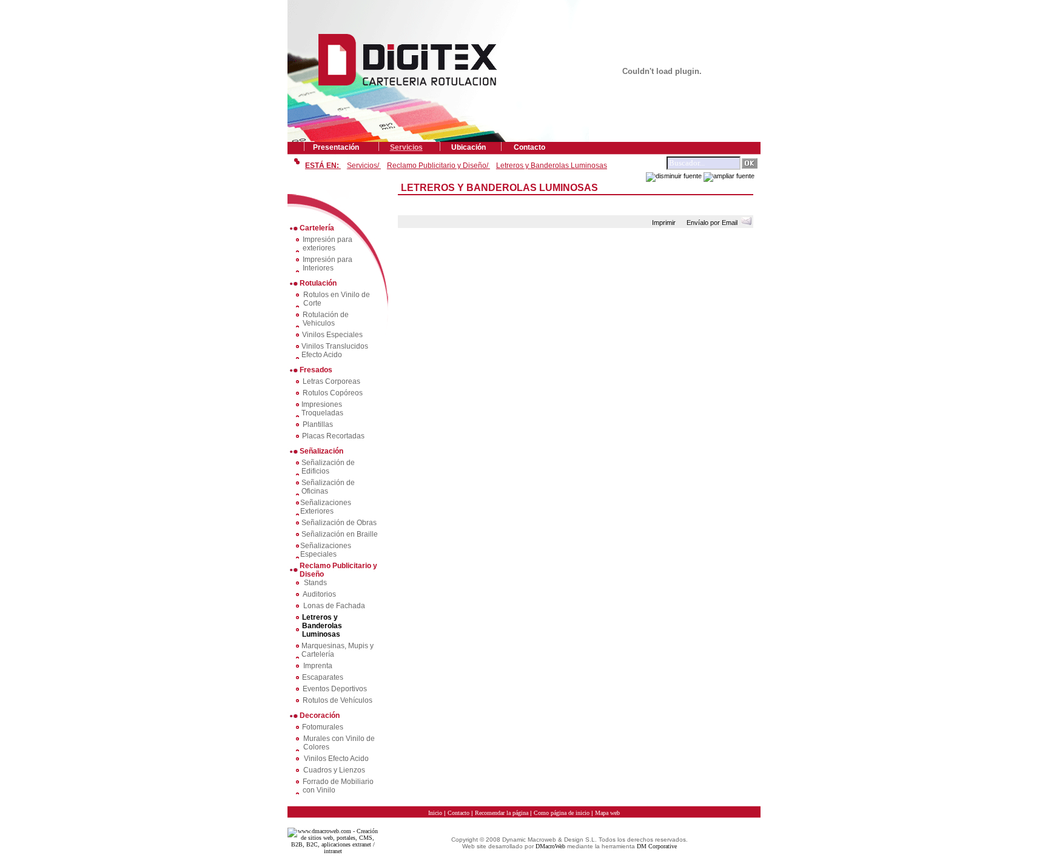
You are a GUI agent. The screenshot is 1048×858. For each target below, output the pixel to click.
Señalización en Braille (339, 534)
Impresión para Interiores (327, 263)
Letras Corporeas (331, 381)
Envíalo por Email (714, 222)
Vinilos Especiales (332, 334)
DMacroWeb (550, 846)
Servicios (406, 147)
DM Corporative (657, 846)
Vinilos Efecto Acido (336, 758)
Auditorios (319, 594)
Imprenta (317, 666)
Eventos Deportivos (335, 689)
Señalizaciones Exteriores (325, 506)
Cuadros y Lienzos (334, 770)
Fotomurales (322, 727)
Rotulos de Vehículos (337, 700)
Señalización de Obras (339, 522)
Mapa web (607, 812)
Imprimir (665, 222)
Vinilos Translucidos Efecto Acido (334, 350)
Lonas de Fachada (334, 606)
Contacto (529, 147)
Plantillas (318, 424)
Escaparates (322, 677)
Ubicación (468, 147)
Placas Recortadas (333, 436)
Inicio (435, 812)
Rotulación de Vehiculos (326, 318)
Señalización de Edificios (328, 466)
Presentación (336, 147)
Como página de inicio (562, 812)
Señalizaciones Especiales (325, 549)
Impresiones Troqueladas (322, 408)
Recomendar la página (501, 812)
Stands (315, 582)
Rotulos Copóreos (333, 393)
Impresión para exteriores (327, 243)
